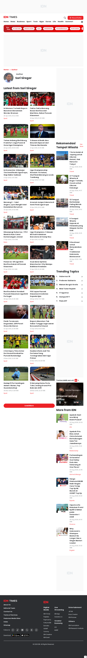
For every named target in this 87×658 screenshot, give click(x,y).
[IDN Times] (10, 17)
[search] (65, 17)
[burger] (82, 22)
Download (7, 635)
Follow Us (7, 630)
